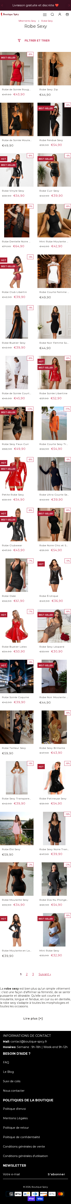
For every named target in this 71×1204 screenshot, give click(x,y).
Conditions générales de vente (24, 1146)
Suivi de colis (11, 1081)
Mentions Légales (15, 1118)
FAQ (6, 1062)
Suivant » (45, 974)
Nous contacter (13, 1090)
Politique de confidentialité (21, 1137)
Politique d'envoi (14, 1109)
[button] (2, 5)
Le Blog (8, 1072)
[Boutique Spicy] (10, 14)
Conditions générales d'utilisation (25, 1156)
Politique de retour (16, 1127)
